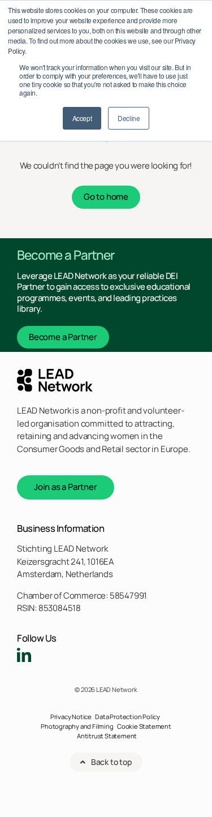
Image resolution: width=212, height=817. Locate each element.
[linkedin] (24, 655)
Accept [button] (82, 118)
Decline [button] (129, 118)
